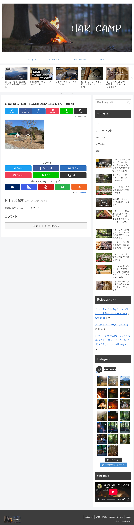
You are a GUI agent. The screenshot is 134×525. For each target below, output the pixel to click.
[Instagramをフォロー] (29, 187)
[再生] (98, 499)
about (128, 517)
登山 (98, 151)
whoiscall (100, 318)
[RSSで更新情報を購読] (79, 187)
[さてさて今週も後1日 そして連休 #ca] (113, 450)
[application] (113, 492)
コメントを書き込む (45, 225)
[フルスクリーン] (128, 499)
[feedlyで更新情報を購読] (62, 187)
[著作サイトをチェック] (12, 187)
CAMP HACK (101, 517)
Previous (2, 78)
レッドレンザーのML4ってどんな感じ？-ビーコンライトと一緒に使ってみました (112, 340)
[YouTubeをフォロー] (46, 187)
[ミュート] (123, 499)
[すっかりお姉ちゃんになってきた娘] (125, 439)
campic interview (116, 517)
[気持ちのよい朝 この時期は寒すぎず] (113, 381)
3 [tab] (69, 93)
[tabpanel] (16, 77)
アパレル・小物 (104, 130)
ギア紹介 (100, 144)
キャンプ (100, 137)
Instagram (89, 517)
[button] (80, 111)
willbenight (120, 344)
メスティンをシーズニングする (111, 324)
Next (132, 78)
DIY (98, 123)
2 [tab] (65, 93)
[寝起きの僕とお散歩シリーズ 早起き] (102, 381)
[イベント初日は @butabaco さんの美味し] (102, 404)
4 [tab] (73, 93)
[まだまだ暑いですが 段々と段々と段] (125, 416)
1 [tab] (61, 93)
